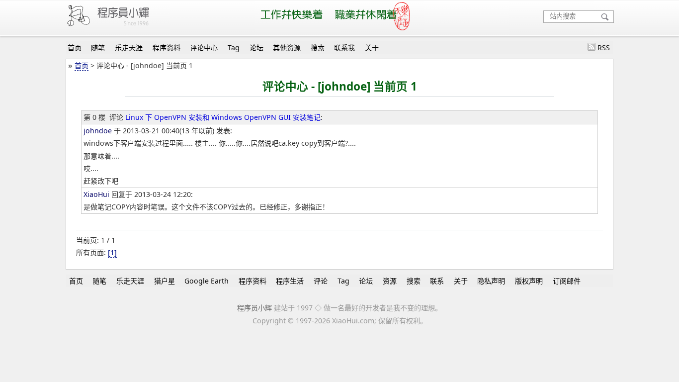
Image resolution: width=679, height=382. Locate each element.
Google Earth (206, 281)
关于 (372, 47)
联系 (437, 281)
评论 (321, 281)
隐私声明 (491, 281)
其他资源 (287, 47)
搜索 (318, 47)
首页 (75, 47)
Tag (234, 47)
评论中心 (204, 47)
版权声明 (529, 281)
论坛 (256, 47)
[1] (112, 252)
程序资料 (166, 47)
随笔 (98, 47)
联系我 (344, 47)
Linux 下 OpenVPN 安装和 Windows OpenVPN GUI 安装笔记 (223, 117)
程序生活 (290, 281)
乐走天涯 (129, 47)
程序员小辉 (254, 307)
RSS (603, 47)
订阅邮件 (567, 281)
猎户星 (164, 281)
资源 (390, 281)
